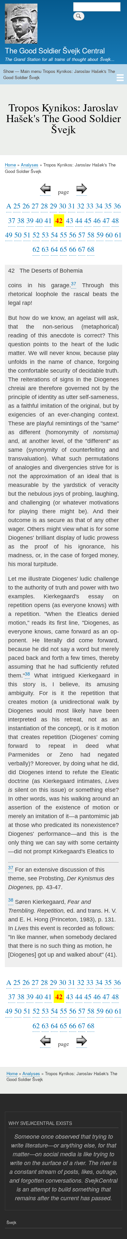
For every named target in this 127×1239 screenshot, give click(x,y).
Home (10, 165)
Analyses (29, 165)
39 (30, 220)
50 (17, 234)
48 (115, 220)
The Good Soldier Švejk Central (55, 50)
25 (17, 205)
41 (48, 220)
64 (54, 249)
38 (20, 220)
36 (117, 205)
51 (27, 234)
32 (80, 205)
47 (106, 220)
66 (72, 249)
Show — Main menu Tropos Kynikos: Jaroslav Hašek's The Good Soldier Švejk (59, 74)
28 (44, 205)
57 (81, 234)
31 (71, 205)
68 (90, 249)
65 (63, 249)
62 (36, 249)
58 (90, 234)
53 (45, 234)
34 (99, 205)
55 (63, 234)
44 (78, 220)
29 (53, 205)
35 (108, 205)
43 (69, 220)
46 (97, 220)
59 (100, 234)
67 (81, 249)
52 (36, 234)
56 (72, 234)
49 (8, 234)
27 (35, 205)
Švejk (11, 1222)
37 (11, 220)
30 (62, 205)
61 (118, 234)
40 (39, 220)
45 (88, 220)
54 (54, 234)
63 (45, 249)
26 (26, 205)
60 (109, 234)
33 (89, 205)
